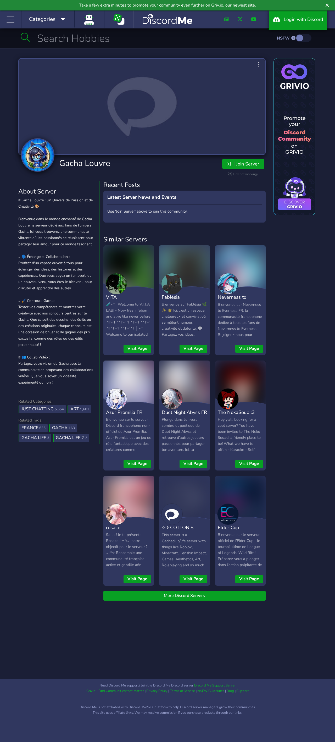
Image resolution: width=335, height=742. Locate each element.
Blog (230, 691)
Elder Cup (228, 527)
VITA (111, 297)
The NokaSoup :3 (236, 412)
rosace (113, 527)
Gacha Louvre (84, 163)
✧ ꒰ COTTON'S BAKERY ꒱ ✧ (177, 531)
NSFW (284, 38)
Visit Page (137, 348)
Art (79, 409)
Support (242, 691)
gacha (63, 428)
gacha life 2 (71, 438)
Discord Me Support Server (215, 685)
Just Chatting (42, 409)
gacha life (35, 438)
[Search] (25, 37)
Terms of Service (182, 691)
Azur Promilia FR (124, 412)
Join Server (247, 164)
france (33, 428)
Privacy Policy (157, 691)
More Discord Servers (184, 596)
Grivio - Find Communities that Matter (115, 691)
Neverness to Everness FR (232, 301)
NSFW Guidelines (210, 691)
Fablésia (171, 297)
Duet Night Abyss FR (184, 412)
